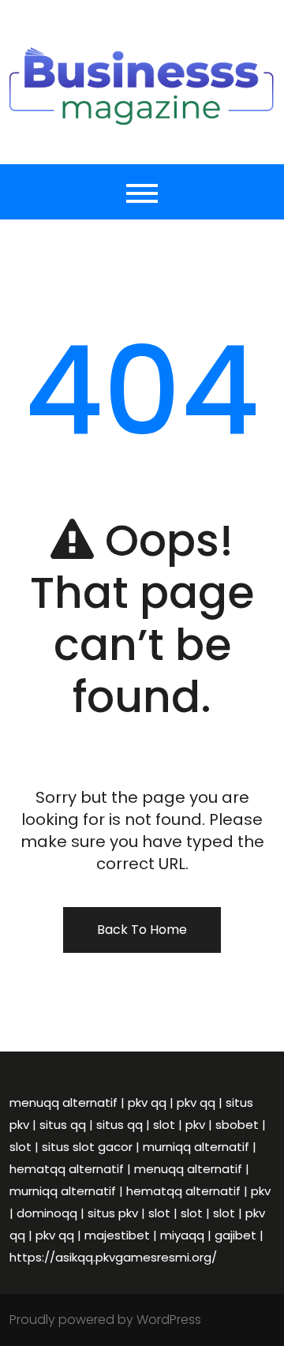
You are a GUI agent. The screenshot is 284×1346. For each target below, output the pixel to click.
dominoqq (47, 1213)
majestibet (117, 1235)
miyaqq (182, 1235)
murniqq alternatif (196, 1146)
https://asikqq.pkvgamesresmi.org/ (113, 1257)
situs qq (62, 1124)
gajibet (235, 1235)
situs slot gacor (87, 1146)
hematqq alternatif (66, 1168)
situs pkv (113, 1213)
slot (164, 1124)
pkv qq (147, 1102)
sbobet (237, 1124)
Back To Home (142, 929)
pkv (195, 1124)
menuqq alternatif (63, 1102)
